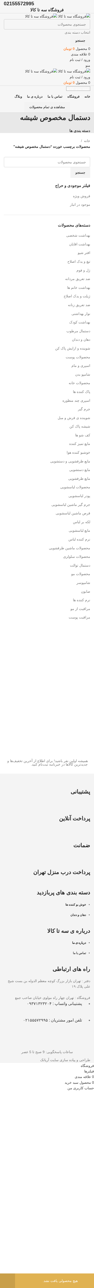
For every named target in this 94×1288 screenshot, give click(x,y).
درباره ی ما (79, 942)
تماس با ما (79, 953)
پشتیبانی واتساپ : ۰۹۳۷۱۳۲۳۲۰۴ (54, 1003)
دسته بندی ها (79, 130)
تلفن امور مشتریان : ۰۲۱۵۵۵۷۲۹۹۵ (52, 1020)
